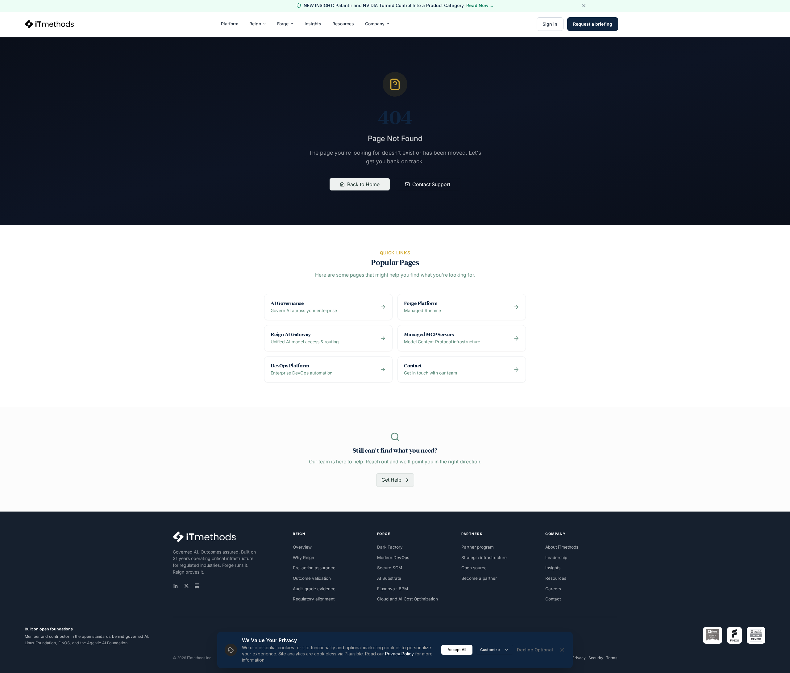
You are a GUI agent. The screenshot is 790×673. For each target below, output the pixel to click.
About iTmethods (561, 547)
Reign (255, 23)
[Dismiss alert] (584, 5)
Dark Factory (390, 547)
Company (375, 23)
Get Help (391, 480)
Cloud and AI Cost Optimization (407, 598)
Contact (553, 598)
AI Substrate (389, 578)
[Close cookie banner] (562, 650)
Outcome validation (312, 578)
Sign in (550, 24)
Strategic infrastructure (484, 557)
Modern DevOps (393, 557)
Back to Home (363, 184)
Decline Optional (535, 649)
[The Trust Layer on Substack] (197, 586)
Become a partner (479, 578)
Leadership (556, 557)
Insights (313, 23)
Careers (553, 588)
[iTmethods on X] (186, 586)
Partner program (477, 547)
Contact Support (431, 184)
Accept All (456, 649)
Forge (283, 23)
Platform (229, 23)
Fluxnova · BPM (392, 588)
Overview (302, 547)
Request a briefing (592, 24)
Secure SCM (389, 567)
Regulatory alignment (314, 598)
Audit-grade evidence (314, 588)
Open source (474, 567)
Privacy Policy (399, 653)
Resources (343, 23)
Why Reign (303, 557)
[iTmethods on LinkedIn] (175, 586)
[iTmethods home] (49, 24)
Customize (490, 649)
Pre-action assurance (314, 567)
